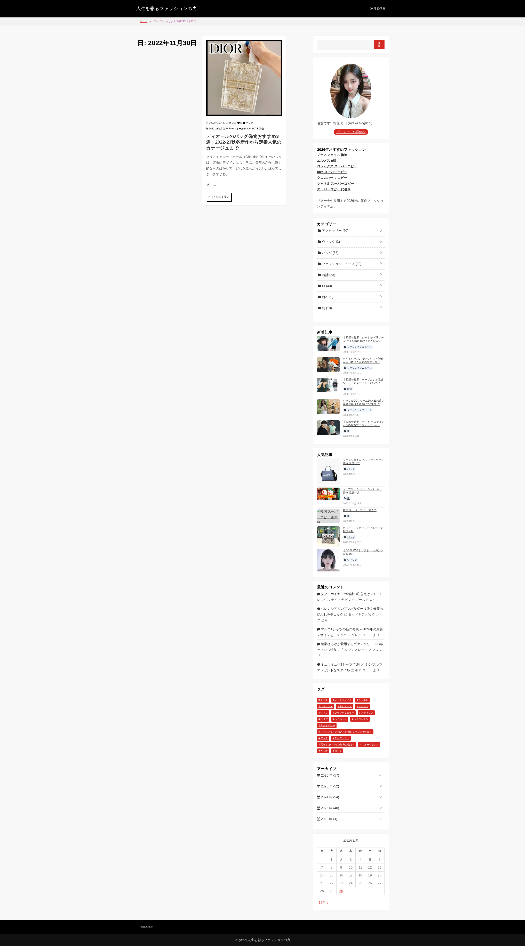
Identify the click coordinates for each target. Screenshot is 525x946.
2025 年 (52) (329, 786)
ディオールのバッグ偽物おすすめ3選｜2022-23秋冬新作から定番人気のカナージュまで (244, 142)
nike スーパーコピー (332, 172)
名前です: (324, 123)
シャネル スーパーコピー (335, 183)
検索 (379, 44)
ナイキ (324, 700)
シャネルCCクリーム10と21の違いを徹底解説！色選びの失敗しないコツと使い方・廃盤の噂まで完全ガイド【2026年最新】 (363, 406)
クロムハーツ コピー (332, 177)
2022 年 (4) (328, 819)
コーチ (338, 750)
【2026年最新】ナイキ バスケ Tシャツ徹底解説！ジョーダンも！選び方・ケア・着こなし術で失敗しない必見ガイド (363, 427)
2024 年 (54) (329, 797)
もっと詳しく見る (218, 196)
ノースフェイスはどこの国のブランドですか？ (346, 731)
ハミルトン (340, 719)
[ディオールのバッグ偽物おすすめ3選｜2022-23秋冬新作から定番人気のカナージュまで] (244, 77)
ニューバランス (370, 744)
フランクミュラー (344, 712)
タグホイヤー (327, 725)
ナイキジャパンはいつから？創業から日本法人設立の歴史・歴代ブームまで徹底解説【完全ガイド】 (363, 362)
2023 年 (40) (329, 808)
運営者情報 (378, 8)
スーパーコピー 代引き (334, 189)
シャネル (363, 700)
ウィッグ (330, 241)
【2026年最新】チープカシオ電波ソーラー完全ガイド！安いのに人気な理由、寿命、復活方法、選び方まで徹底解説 (363, 385)
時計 (328, 275)
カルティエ (345, 706)
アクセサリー (334, 230)
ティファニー (341, 738)
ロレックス (326, 706)
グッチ (324, 738)
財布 (327, 297)
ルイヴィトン (361, 719)
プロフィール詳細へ (351, 132)
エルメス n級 (326, 160)
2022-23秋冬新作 (218, 128)
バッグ (249, 122)
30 (341, 891)
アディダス (367, 712)
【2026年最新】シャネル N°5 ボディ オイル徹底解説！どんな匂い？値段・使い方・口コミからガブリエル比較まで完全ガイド (363, 343)
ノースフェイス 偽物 (332, 155)
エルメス (363, 706)
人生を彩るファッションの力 (166, 8)
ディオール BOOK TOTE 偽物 (247, 128)
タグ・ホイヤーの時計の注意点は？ (347, 594)
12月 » (323, 902)
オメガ (324, 719)
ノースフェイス (343, 700)
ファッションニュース (341, 264)
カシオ (324, 750)
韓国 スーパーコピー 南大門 (360, 510)
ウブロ (324, 712)
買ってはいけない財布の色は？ (337, 744)
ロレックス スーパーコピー (337, 166)
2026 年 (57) (329, 775)
